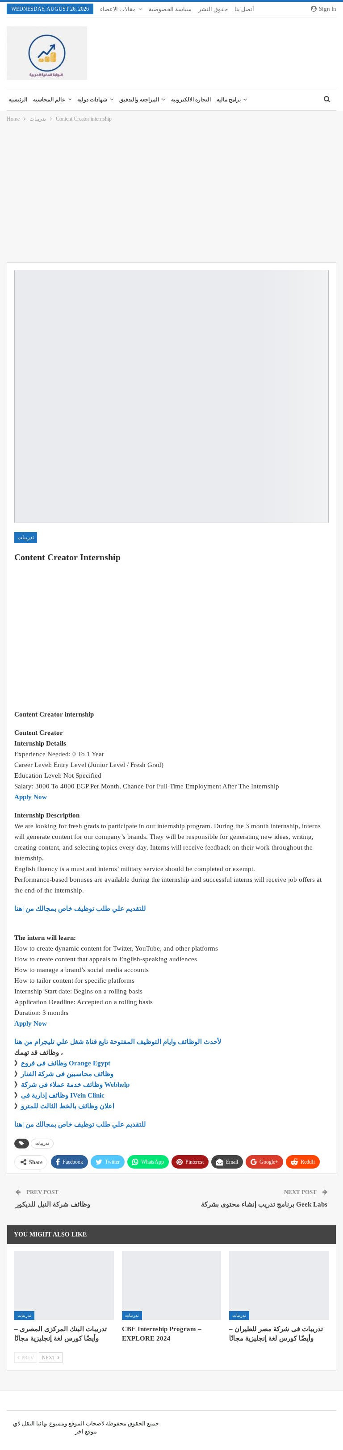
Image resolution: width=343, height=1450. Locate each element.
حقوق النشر (213, 9)
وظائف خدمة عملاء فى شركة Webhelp (75, 1084)
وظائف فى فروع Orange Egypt (65, 1063)
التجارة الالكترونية (191, 99)
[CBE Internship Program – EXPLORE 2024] (172, 1285)
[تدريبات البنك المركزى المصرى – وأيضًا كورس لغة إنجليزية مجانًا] (64, 1285)
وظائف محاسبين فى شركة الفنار (67, 1073)
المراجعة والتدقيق (139, 99)
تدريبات (25, 537)
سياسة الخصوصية (170, 9)
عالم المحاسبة (49, 99)
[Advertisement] (171, 193)
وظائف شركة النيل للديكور (53, 1204)
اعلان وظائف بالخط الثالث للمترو (67, 1106)
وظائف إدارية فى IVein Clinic (63, 1095)
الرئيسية (17, 99)
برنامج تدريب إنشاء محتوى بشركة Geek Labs (264, 1204)
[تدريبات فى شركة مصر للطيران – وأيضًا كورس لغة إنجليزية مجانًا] (279, 1285)
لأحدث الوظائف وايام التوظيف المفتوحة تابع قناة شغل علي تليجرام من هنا (118, 1041)
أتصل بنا (244, 9)
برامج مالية (229, 99)
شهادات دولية (92, 99)
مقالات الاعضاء (118, 9)
